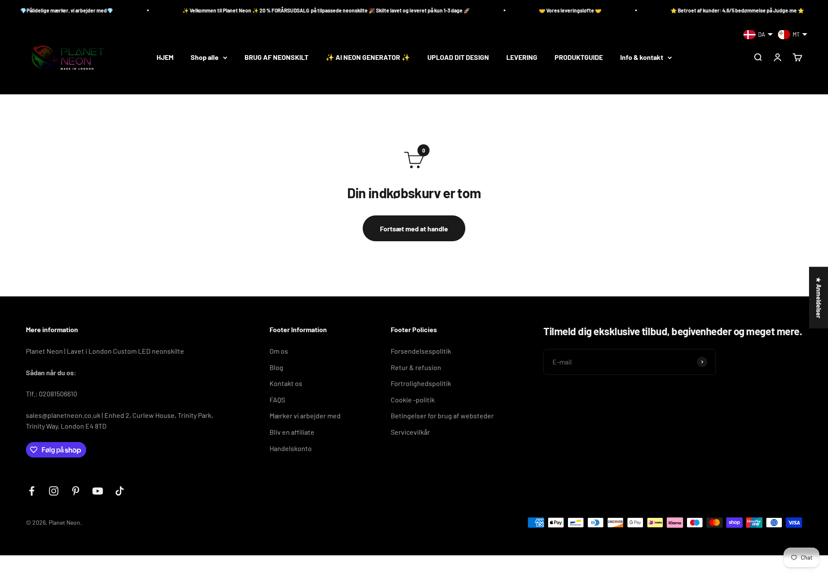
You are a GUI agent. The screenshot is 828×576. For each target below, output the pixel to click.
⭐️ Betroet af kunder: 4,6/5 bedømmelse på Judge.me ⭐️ (721, 10)
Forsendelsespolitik (421, 351)
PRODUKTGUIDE (579, 57)
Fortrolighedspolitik (421, 383)
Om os (279, 351)
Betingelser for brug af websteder (442, 415)
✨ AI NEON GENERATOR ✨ (368, 57)
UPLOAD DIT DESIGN (458, 57)
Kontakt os (286, 383)
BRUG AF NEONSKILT (276, 57)
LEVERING (521, 57)
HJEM (165, 57)
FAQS (277, 399)
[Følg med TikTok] (119, 491)
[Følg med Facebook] (32, 491)
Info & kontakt (641, 57)
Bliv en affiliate (292, 432)
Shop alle (205, 57)
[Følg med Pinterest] (76, 491)
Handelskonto (291, 448)
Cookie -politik (413, 399)
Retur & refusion (416, 367)
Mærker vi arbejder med (305, 415)
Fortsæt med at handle (414, 228)
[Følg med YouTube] (98, 491)
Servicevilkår (410, 432)
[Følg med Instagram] (54, 491)
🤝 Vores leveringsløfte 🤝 (554, 10)
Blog (276, 367)
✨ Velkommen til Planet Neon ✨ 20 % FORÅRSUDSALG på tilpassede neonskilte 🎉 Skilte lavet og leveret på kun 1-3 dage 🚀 (310, 10)
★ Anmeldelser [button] (818, 297)
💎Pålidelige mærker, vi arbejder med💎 (50, 10)
